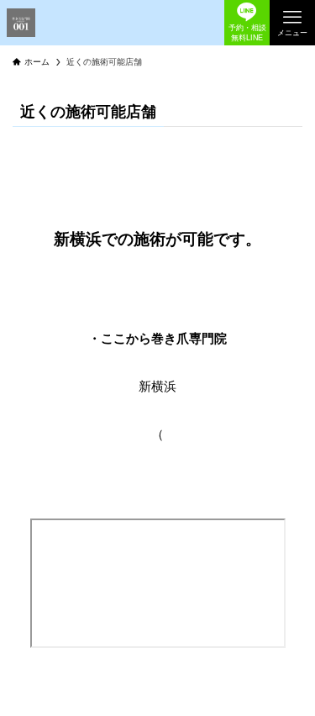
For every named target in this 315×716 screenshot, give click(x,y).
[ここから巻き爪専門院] (21, 22)
